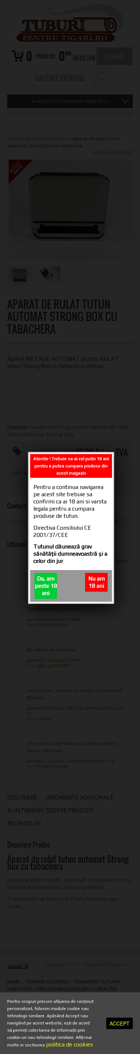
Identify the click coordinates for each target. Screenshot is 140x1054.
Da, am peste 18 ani (46, 585)
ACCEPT (119, 1023)
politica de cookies (69, 1044)
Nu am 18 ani (96, 582)
